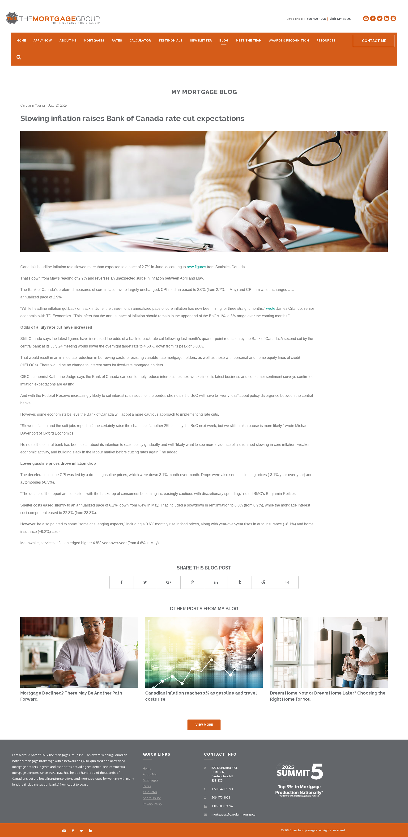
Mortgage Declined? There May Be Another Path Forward (71, 696)
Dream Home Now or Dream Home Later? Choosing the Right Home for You (328, 696)
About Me (68, 40)
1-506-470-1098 (315, 19)
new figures (196, 267)
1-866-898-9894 (222, 806)
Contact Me (374, 41)
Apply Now (43, 40)
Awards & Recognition (289, 40)
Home (21, 40)
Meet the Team (249, 40)
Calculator (140, 40)
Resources (325, 40)
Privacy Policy (152, 804)
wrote (270, 308)
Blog (223, 40)
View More (204, 724)
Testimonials (170, 40)
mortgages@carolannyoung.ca (233, 814)
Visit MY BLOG (340, 19)
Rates (117, 40)
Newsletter (201, 40)
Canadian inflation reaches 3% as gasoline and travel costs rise (201, 696)
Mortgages (94, 40)
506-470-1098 (221, 797)
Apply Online (152, 798)
